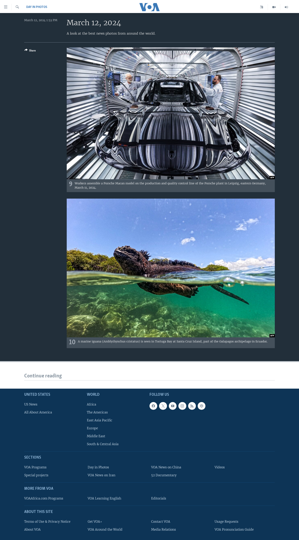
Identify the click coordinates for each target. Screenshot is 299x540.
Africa (91, 404)
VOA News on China (166, 467)
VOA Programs (35, 467)
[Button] (30, 51)
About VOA (32, 529)
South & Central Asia (103, 444)
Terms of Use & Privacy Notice (47, 522)
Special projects (36, 475)
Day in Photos (36, 7)
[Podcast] (201, 406)
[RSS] (192, 406)
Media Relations (163, 529)
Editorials (158, 498)
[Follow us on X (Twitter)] (163, 406)
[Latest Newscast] (286, 7)
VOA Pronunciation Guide (234, 529)
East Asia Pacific (99, 420)
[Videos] (274, 7)
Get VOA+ (95, 522)
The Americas (97, 412)
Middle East (96, 436)
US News (30, 404)
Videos (220, 467)
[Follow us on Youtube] (173, 406)
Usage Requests (226, 522)
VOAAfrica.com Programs (43, 498)
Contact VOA (160, 522)
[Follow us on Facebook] (153, 406)
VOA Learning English (104, 498)
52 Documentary (164, 475)
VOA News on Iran (101, 475)
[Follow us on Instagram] (182, 406)
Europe (92, 428)
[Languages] (261, 7)
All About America (38, 412)
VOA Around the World (105, 529)
